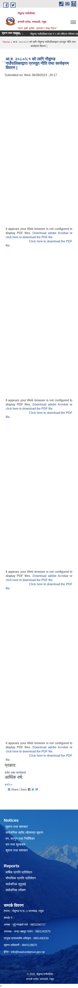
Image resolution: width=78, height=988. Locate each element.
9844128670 (29, 945)
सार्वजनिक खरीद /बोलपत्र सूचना (24, 832)
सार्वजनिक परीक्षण (15, 890)
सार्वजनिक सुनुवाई (15, 884)
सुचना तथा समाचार (16, 850)
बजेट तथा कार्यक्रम (15, 772)
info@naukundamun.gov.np (28, 951)
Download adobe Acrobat (51, 233)
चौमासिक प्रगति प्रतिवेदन (20, 878)
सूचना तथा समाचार (16, 827)
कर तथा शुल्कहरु (15, 844)
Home (6, 41)
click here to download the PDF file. (29, 237)
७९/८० (8, 784)
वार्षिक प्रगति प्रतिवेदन (18, 872)
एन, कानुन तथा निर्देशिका (20, 838)
